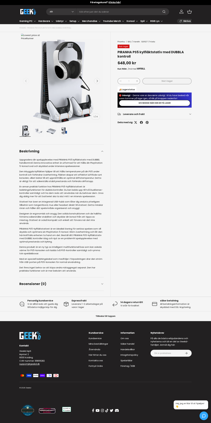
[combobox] (107, 11)
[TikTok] (106, 410)
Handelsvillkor (128, 349)
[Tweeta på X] (136, 122)
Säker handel (127, 343)
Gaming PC (26, 21)
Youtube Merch (112, 21)
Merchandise (89, 21)
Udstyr (60, 21)
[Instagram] (102, 410)
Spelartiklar (126, 360)
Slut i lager (167, 81)
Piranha (121, 41)
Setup (72, 21)
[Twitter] (111, 410)
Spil (142, 21)
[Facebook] (93, 410)
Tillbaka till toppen (105, 316)
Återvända (94, 349)
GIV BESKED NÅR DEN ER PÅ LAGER (155, 103)
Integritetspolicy (129, 354)
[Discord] (117, 410)
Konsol (131, 21)
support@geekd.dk (29, 363)
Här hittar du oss (97, 354)
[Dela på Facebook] (141, 122)
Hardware (44, 21)
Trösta (152, 41)
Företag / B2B (128, 365)
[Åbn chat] (204, 415)
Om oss (125, 338)
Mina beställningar (98, 343)
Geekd (28, 388)
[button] (189, 11)
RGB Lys (154, 21)
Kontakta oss (96, 360)
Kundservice (95, 338)
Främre (22, 28)
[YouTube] (97, 410)
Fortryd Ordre (96, 365)
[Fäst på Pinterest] (147, 122)
